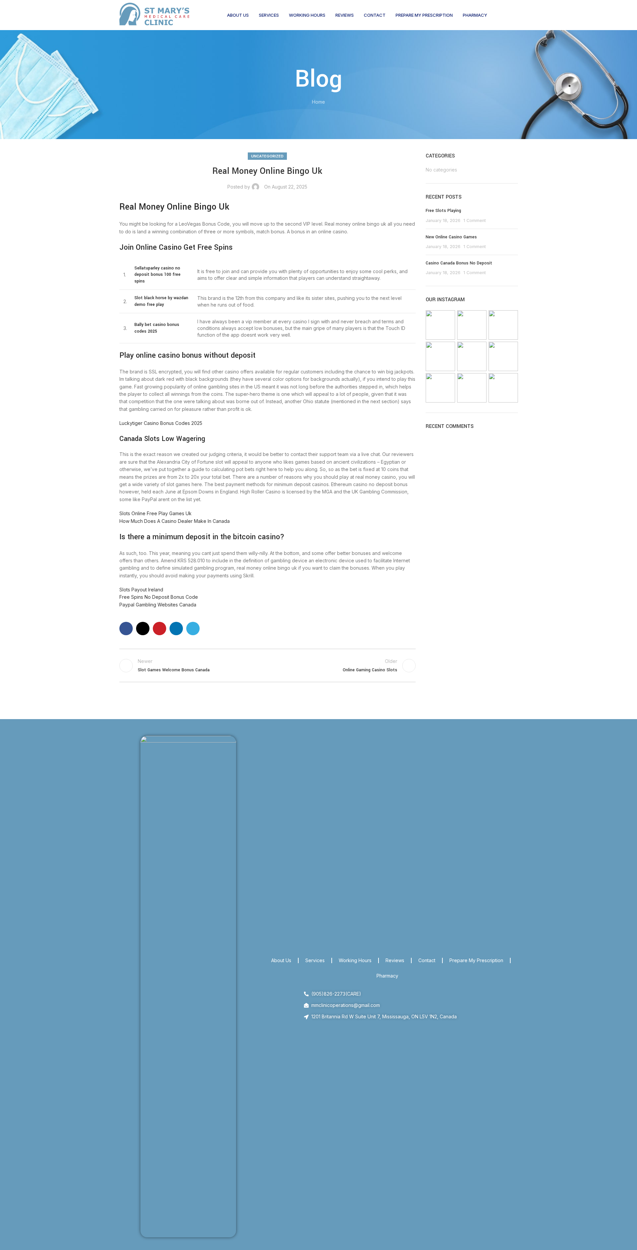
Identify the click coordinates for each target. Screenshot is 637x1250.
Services (315, 960)
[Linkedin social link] (176, 628)
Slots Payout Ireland (141, 589)
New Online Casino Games (451, 237)
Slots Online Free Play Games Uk (155, 513)
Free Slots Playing (443, 211)
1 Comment (474, 220)
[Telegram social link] (193, 628)
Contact (426, 960)
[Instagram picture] (440, 325)
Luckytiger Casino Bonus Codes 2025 (160, 423)
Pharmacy (387, 976)
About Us (281, 960)
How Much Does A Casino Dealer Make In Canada (174, 521)
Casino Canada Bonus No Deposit (459, 263)
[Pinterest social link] (159, 628)
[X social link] (142, 628)
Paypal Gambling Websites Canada (157, 604)
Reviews (395, 960)
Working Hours (355, 960)
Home (318, 102)
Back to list (267, 665)
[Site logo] (154, 14)
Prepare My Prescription (476, 960)
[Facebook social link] (126, 628)
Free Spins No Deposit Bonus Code (158, 597)
